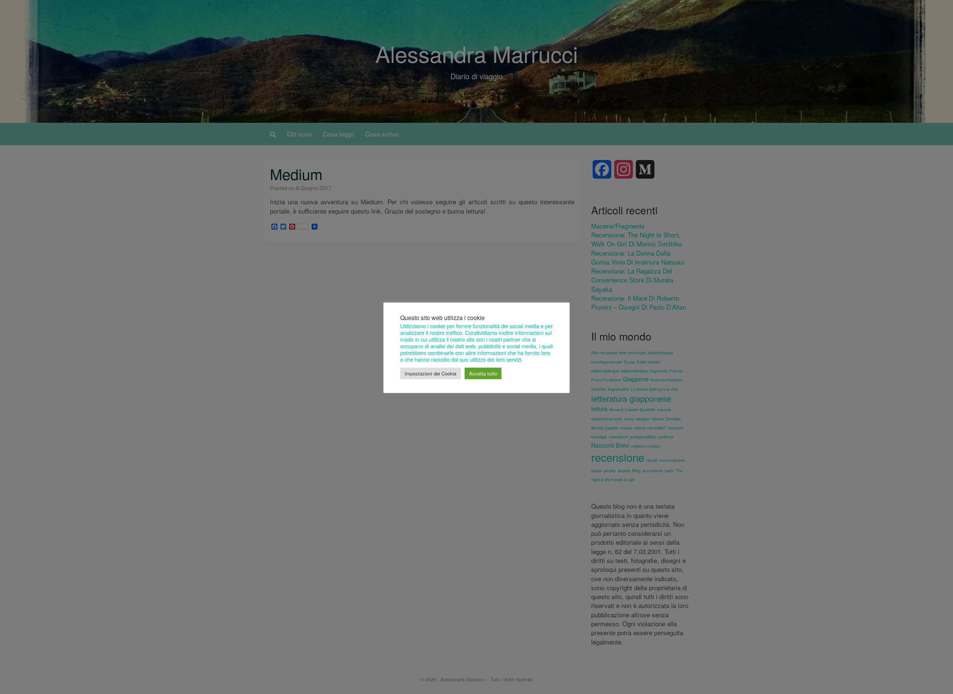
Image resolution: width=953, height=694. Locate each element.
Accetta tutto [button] (483, 373)
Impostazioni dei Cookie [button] (430, 373)
